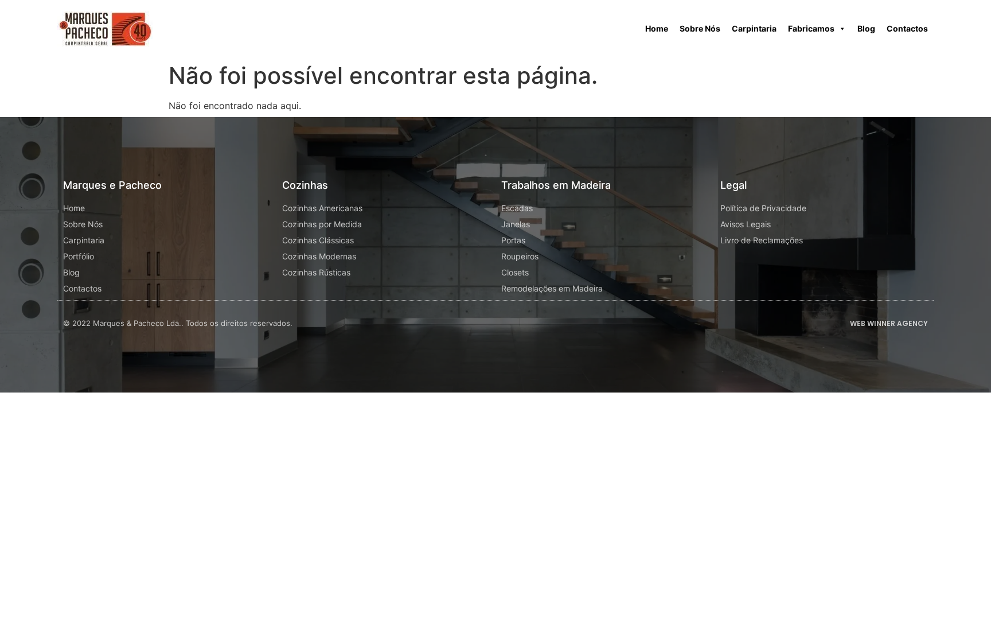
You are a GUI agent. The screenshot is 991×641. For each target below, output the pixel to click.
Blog (866, 28)
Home (656, 28)
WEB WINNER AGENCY (889, 323)
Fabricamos (811, 28)
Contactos (907, 28)
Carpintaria (754, 28)
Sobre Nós (700, 28)
